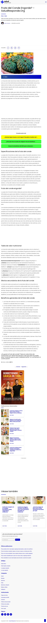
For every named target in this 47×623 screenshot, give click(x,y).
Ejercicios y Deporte (5, 584)
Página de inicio (4, 595)
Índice (6, 76)
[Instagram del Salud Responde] (5, 615)
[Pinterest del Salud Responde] (11, 615)
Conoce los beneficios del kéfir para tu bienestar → (21, 146)
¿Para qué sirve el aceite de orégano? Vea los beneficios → (21, 141)
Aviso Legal (3, 608)
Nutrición (3, 580)
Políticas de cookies (5, 604)
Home (2, 16)
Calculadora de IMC (5, 597)
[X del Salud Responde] (8, 615)
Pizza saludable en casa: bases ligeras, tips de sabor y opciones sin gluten (16, 557)
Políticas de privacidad (5, 601)
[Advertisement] (23, 35)
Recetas (2, 578)
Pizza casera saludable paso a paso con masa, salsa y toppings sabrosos (16, 555)
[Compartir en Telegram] (18, 47)
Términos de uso (4, 606)
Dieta (2, 582)
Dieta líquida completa (5, 565)
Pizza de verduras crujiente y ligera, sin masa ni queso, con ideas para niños (16, 551)
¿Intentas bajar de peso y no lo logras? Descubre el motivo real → (21, 137)
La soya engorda (4, 570)
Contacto (3, 599)
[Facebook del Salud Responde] (2, 615)
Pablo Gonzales (7, 23)
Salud (5, 16)
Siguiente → (24, 366)
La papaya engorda (5, 568)
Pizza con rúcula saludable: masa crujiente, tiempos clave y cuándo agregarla (16, 553)
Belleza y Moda (4, 587)
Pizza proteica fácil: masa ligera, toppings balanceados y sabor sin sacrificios (16, 549)
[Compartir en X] (11, 47)
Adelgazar (3, 589)
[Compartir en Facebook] (8, 47)
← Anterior (17, 366)
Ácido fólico (3, 563)
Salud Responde (12, 620)
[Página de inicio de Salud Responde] (6, 2)
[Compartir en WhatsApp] (15, 47)
